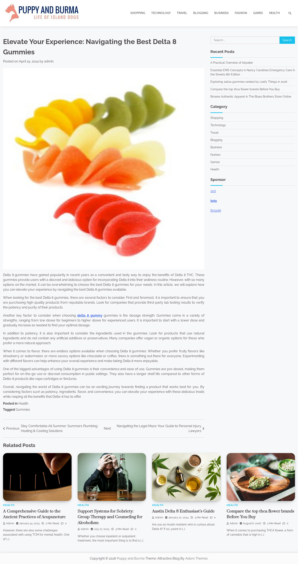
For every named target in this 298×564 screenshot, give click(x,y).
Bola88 (215, 211)
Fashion (241, 13)
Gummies (23, 409)
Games (258, 13)
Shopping (137, 13)
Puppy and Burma (131, 558)
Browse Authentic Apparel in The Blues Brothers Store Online (250, 96)
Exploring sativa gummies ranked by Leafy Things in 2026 (248, 81)
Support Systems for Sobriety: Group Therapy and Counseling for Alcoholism (110, 517)
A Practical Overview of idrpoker (231, 62)
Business (221, 13)
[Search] (290, 13)
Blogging (200, 13)
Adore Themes (196, 558)
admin (49, 61)
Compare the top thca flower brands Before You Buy (245, 89)
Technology (161, 13)
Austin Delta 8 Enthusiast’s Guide (183, 511)
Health (274, 13)
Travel (182, 13)
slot (213, 191)
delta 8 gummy (89, 315)
